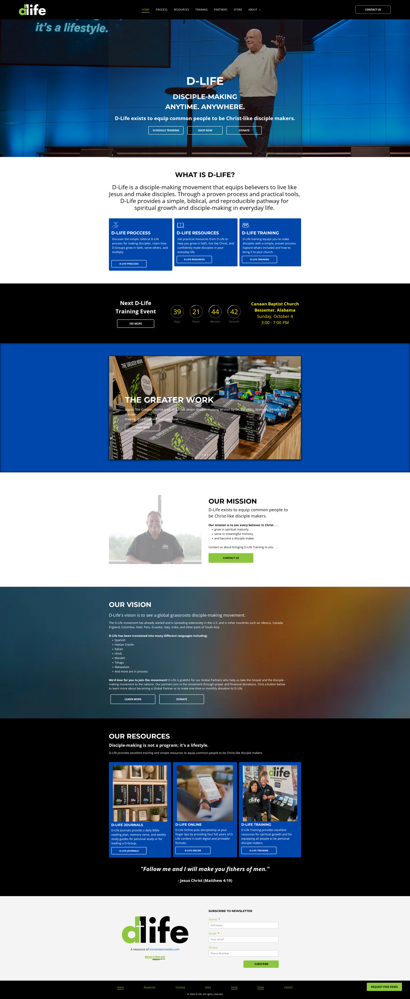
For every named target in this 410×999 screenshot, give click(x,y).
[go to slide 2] (202, 455)
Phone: (213, 947)
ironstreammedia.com (164, 949)
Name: (213, 919)
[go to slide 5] (210, 455)
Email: (213, 933)
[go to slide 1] (200, 455)
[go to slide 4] (207, 455)
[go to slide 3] (205, 455)
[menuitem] (146, 9)
